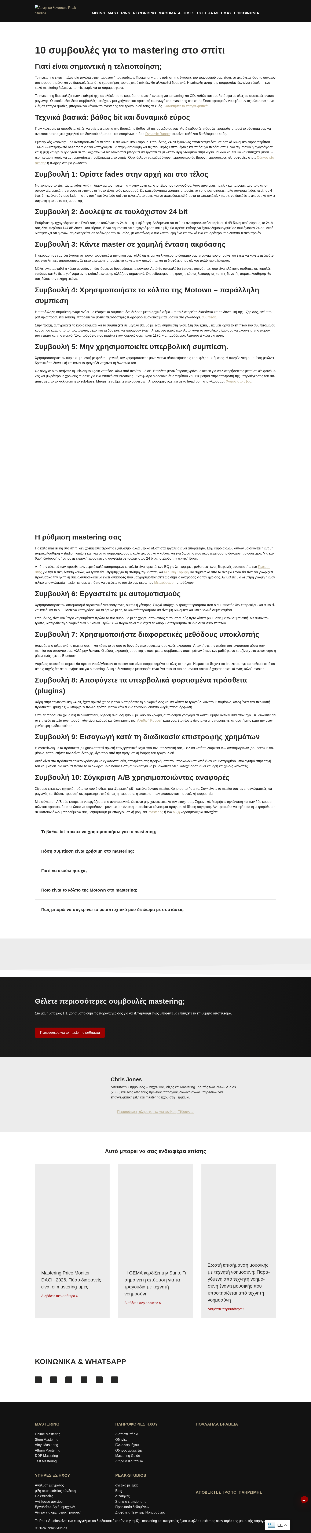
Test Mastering (46, 1461)
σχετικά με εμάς (126, 1485)
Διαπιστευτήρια (126, 1434)
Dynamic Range (157, 134)
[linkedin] (99, 1379)
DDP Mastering (46, 1455)
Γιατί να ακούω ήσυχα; (64, 870)
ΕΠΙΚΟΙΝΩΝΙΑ (246, 13)
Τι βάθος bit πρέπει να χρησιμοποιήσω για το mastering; (98, 831)
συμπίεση (209, 317)
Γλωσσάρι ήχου (127, 1445)
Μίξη (176, 812)
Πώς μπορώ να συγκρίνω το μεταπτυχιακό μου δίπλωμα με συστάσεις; (113, 909)
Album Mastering (47, 1450)
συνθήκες (122, 1496)
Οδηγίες (121, 1439)
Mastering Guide (127, 1455)
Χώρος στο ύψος (238, 381)
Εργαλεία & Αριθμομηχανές (55, 1507)
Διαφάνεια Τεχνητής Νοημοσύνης (140, 1512)
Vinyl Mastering (46, 1445)
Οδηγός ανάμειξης (129, 1450)
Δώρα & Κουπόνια (129, 1461)
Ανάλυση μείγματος (49, 1485)
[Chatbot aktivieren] (304, 1500)
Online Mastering (48, 1434)
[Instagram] (53, 1379)
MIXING (98, 13)
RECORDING (144, 13)
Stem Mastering (46, 1439)
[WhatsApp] (114, 1379)
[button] (155, 831)
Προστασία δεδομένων (132, 1507)
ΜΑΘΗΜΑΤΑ (169, 13)
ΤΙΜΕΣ (188, 13)
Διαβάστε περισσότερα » (59, 1296)
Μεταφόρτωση (165, 582)
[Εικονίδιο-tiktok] (84, 1379)
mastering (156, 812)
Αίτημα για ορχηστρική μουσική (58, 1512)
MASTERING (119, 13)
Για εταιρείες (44, 1496)
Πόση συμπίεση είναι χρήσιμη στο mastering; (87, 851)
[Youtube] (68, 1379)
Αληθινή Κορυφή (176, 572)
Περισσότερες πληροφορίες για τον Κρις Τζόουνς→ (155, 1111)
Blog (118, 1491)
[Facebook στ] (38, 1379)
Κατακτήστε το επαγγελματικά (186, 106)
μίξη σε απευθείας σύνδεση (55, 1491)
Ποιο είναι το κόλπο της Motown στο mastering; (89, 890)
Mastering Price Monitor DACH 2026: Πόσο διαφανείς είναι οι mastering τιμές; (71, 1279)
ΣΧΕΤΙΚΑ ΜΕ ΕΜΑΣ (214, 13)
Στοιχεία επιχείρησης (130, 1501)
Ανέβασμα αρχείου (49, 1501)
